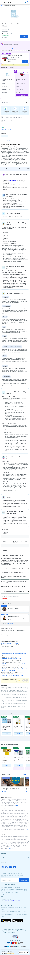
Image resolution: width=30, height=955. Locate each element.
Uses (2, 169)
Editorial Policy (9, 623)
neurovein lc (19, 803)
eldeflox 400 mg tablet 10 (16, 841)
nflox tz (21, 802)
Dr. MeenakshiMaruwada (14, 616)
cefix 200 (7, 805)
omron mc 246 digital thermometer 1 (19, 820)
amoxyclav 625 (13, 800)
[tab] (15, 853)
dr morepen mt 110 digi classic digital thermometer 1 (12, 810)
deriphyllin (11, 805)
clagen (6, 803)
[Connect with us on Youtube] (10, 867)
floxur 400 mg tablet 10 (7, 843)
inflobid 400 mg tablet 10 (18, 843)
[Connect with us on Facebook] (6, 867)
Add (24, 36)
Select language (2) (7, 140)
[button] (15, 43)
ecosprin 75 (7, 800)
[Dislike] (26, 680)
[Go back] (2, 2)
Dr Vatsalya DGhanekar (13, 608)
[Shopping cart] (28, 2)
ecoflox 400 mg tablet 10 (22, 839)
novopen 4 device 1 (10, 829)
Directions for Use (11, 169)
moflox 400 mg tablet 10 (18, 846)
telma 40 (3, 799)
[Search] (25, 2)
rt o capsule (20, 800)
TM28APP (10, 953)
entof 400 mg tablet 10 (10, 842)
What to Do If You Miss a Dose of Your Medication (11, 788)
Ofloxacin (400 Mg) (6, 129)
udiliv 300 (8, 799)
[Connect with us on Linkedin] (14, 867)
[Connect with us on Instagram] (2, 867)
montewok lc (16, 802)
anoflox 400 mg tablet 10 (6, 836)
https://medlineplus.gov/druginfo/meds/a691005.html (14, 663)
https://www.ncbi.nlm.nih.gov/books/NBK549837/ (13, 675)
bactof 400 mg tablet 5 (18, 836)
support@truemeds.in (6, 643)
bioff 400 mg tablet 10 (14, 838)
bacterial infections (12, 180)
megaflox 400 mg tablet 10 (22, 845)
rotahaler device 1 (23, 812)
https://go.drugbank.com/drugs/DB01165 (11, 658)
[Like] (23, 680)
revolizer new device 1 (20, 829)
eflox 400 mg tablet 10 (6, 841)
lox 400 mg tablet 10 (11, 845)
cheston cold (18, 799)
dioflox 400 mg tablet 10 (10, 839)
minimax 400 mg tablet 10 (6, 846)
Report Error (4, 598)
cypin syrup (10, 803)
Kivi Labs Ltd (4, 25)
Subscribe (24, 880)
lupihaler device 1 (12, 817)
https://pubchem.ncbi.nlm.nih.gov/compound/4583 (14, 653)
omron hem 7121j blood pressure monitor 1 (14, 826)
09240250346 (15, 643)
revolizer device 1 (16, 819)
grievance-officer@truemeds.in (12, 900)
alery (15, 803)
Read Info (26, 28)
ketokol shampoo (8, 802)
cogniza (12, 799)
